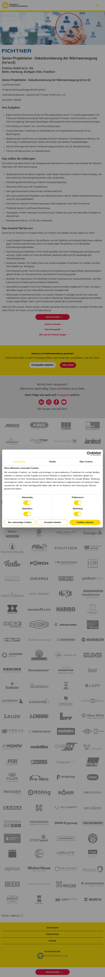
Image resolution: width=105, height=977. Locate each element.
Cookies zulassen (85, 522)
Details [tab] (52, 461)
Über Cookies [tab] (86, 461)
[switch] (77, 503)
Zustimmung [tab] (19, 461)
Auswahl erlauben (52, 522)
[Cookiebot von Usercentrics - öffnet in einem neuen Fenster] (89, 454)
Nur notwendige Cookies (20, 522)
